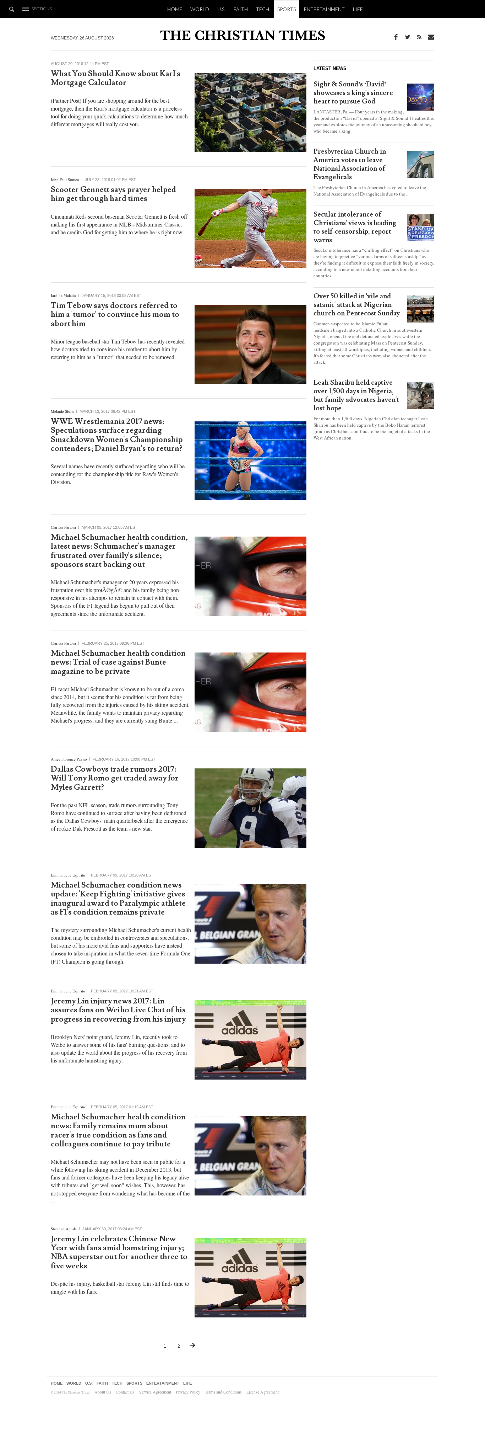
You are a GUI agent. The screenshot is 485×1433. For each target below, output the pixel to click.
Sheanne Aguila (64, 1228)
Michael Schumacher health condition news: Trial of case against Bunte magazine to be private (118, 662)
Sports (286, 9)
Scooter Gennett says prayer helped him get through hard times (113, 194)
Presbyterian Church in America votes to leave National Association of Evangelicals (350, 164)
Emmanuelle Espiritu (68, 875)
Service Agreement (155, 1392)
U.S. (221, 9)
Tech (262, 9)
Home (174, 9)
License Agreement (262, 1392)
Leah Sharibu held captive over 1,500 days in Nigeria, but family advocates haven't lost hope (356, 395)
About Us (102, 1392)
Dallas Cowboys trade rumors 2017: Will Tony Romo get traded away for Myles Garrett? (115, 778)
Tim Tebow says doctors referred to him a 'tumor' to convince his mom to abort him (115, 314)
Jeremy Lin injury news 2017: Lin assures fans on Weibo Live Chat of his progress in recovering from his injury (118, 1010)
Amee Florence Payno (69, 759)
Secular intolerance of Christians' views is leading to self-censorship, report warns (355, 227)
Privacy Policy (188, 1392)
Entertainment (324, 9)
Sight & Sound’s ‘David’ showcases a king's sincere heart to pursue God (353, 93)
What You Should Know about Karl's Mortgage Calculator (115, 78)
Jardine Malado (63, 295)
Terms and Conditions (223, 1392)
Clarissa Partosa (63, 527)
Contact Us (125, 1392)
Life (358, 9)
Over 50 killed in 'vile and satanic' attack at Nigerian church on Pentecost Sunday (357, 305)
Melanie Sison (62, 411)
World (199, 9)
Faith (241, 9)
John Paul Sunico (65, 179)
